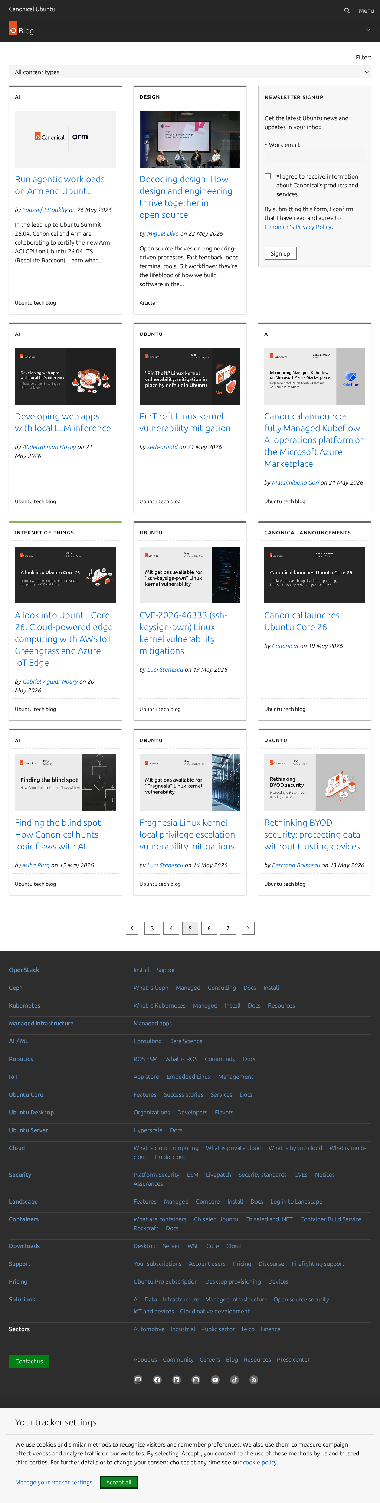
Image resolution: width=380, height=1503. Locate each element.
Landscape (23, 1201)
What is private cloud (233, 1148)
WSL (193, 1245)
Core (212, 1245)
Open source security (301, 1299)
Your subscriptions (157, 1263)
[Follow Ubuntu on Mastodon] (139, 1381)
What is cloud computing (166, 1148)
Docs (249, 987)
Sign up (280, 253)
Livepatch (218, 1174)
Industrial (183, 1329)
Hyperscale (148, 1130)
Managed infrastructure (41, 1023)
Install (141, 969)
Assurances (148, 1183)
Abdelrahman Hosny (49, 446)
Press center (293, 1359)
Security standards (263, 1174)
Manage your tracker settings (53, 1482)
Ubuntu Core (26, 1094)
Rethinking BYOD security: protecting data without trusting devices (312, 834)
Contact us (29, 1361)
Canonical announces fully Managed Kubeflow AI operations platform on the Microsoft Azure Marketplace (314, 440)
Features (145, 1094)
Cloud (17, 1148)
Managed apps (153, 1023)
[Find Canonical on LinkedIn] (178, 1381)
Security (20, 1174)
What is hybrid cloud (295, 1148)
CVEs (301, 1174)
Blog (232, 1359)
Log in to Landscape (296, 1201)
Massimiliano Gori (295, 482)
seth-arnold (162, 446)
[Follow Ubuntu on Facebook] (159, 1381)
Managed (188, 987)
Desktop (144, 1245)
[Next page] (248, 928)
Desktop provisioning (233, 1281)
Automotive (149, 1329)
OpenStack (24, 969)
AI (136, 1299)
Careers (210, 1359)
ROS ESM (146, 1058)
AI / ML (19, 1041)
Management (235, 1076)
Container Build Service (330, 1219)
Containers (24, 1219)
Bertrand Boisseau (296, 865)
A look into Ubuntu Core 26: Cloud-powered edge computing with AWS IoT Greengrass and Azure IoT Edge (64, 639)
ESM (193, 1174)
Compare (208, 1201)
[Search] (347, 10)
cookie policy (260, 1462)
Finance (271, 1329)
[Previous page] (132, 928)
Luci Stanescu (165, 669)
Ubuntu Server (28, 1130)
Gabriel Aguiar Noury (50, 681)
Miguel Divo (163, 233)
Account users (207, 1263)
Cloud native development (215, 1311)
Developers (192, 1112)
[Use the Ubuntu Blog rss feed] (255, 1381)
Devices (278, 1281)
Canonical (285, 645)
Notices (325, 1174)
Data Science (186, 1041)
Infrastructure (181, 1299)
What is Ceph (151, 987)
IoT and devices (154, 1311)
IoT (13, 1076)
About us (145, 1359)
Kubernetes (24, 1005)
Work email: (285, 144)
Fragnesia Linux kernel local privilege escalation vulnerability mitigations (187, 834)
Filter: (363, 57)
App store (146, 1076)
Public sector (218, 1329)
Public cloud (171, 1156)
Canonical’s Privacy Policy (298, 226)
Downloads (24, 1245)
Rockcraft (146, 1228)
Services (221, 1094)
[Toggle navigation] (368, 30)
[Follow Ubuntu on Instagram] (197, 1381)
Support (167, 969)
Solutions (22, 1299)
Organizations (152, 1112)
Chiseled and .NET (269, 1219)
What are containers (160, 1219)
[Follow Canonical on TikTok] (236, 1381)
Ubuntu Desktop (31, 1112)
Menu (366, 10)
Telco (248, 1329)
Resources (281, 1005)
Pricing (242, 1263)
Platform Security (157, 1174)
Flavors (224, 1112)
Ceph (16, 987)
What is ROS (181, 1058)
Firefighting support (318, 1263)
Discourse (271, 1263)
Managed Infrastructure (236, 1299)
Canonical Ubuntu (32, 9)
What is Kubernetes (160, 1005)
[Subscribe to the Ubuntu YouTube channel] (217, 1381)
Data (151, 1299)
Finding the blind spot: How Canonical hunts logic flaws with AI (59, 834)
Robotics (21, 1058)
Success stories (183, 1094)
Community (220, 1058)
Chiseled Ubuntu (216, 1219)
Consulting (222, 987)
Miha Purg (36, 865)
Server (171, 1245)
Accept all (118, 1482)
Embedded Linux (189, 1076)
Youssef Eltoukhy (45, 209)
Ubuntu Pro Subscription (166, 1281)
